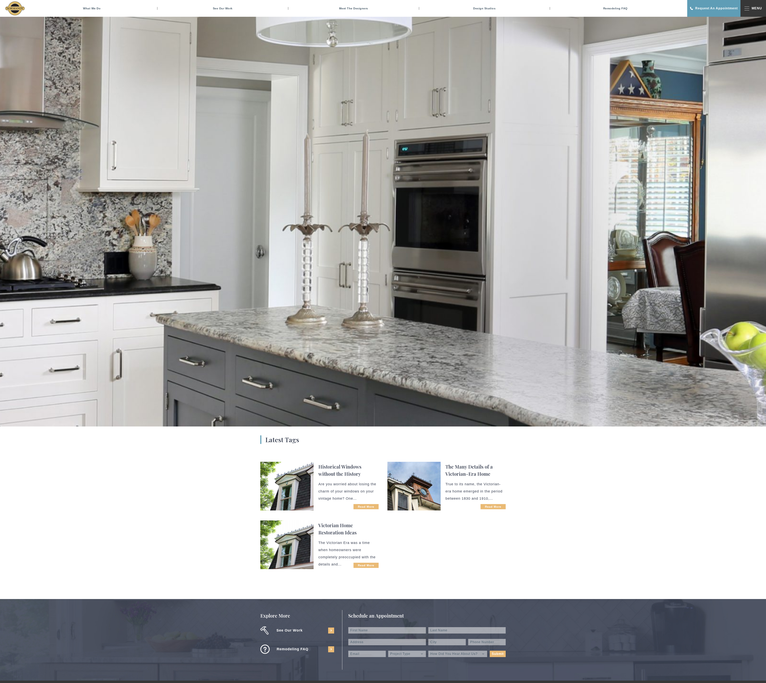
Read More (366, 506)
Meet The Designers (353, 8)
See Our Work (223, 8)
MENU (757, 8)
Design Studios (484, 8)
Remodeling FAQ (615, 8)
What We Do (92, 8)
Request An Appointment (716, 8)
